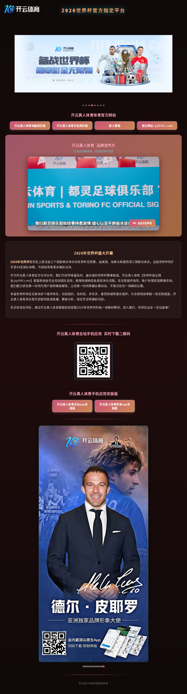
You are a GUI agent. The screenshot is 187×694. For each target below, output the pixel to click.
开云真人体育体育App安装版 (114, 406)
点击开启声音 (145, 223)
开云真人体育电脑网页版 (30, 125)
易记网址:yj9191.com (157, 125)
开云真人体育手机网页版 (72, 125)
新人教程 (114, 125)
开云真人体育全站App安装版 (72, 406)
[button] (43, 544)
